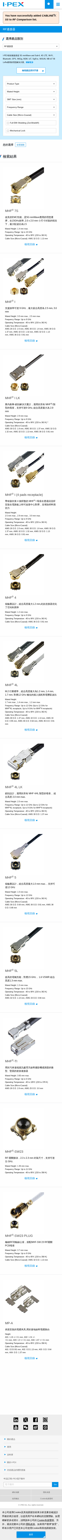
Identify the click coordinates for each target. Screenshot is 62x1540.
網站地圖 (15, 1492)
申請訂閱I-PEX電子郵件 (14, 1479)
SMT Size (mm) (14, 99)
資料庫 (10, 1455)
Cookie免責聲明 (46, 1499)
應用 (9, 1447)
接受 (31, 1534)
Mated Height (13, 91)
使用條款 (15, 1499)
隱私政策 (30, 1524)
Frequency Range (15, 107)
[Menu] (58, 4)
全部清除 (21, 145)
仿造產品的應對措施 (16, 1470)
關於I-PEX (11, 1462)
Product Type (13, 84)
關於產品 (11, 1439)
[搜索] (49, 4)
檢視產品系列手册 (30, 70)
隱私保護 (46, 1492)
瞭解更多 (29, 62)
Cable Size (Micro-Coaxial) (19, 115)
